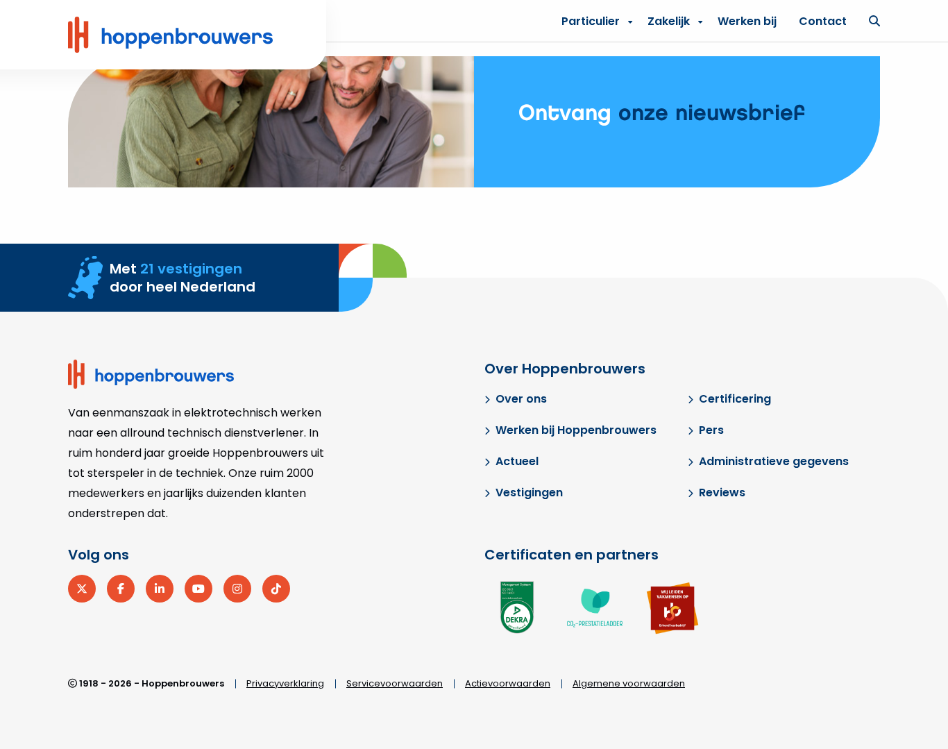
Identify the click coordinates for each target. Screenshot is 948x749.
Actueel (517, 461)
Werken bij (747, 21)
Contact (823, 21)
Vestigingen (529, 492)
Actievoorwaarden (507, 683)
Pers (711, 430)
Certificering (735, 399)
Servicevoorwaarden (394, 683)
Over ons (521, 399)
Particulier (590, 21)
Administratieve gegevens (774, 461)
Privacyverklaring (285, 683)
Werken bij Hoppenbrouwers (576, 430)
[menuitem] (671, 21)
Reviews (722, 492)
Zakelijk (668, 21)
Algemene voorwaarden (629, 683)
